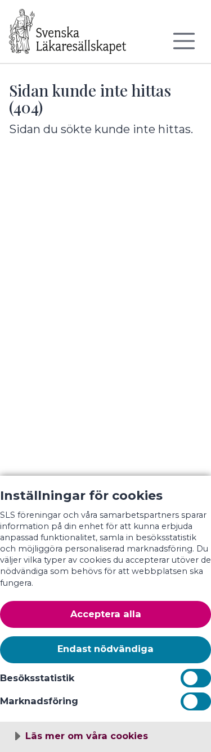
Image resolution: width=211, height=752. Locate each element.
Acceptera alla (105, 613)
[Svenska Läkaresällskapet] (76, 36)
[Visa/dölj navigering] (184, 41)
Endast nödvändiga (105, 648)
